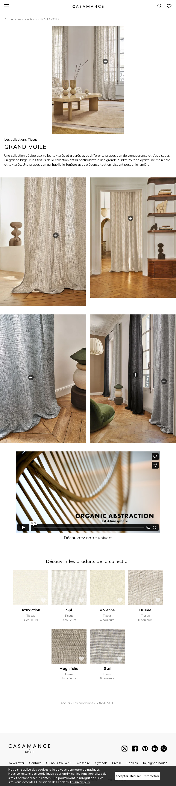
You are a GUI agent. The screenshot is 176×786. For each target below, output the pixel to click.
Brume (145, 609)
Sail (107, 668)
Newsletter (16, 763)
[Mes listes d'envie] (169, 6)
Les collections (27, 19)
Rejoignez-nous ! (155, 763)
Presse (117, 763)
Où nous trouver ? (58, 763)
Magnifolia (68, 668)
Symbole (101, 763)
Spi (69, 609)
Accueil (9, 19)
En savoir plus (80, 782)
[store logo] (88, 6)
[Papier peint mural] (164, 749)
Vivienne (107, 609)
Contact (35, 763)
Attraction (30, 609)
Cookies (132, 763)
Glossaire (83, 763)
